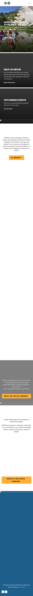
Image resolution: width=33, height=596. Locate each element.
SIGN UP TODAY (8, 37)
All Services (16, 158)
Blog (3, 575)
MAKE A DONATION (9, 82)
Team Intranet (7, 578)
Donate (11, 463)
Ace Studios (22, 587)
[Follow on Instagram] (6, 592)
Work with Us (14, 450)
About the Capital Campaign (16, 396)
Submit (4, 540)
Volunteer (12, 438)
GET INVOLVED (8, 109)
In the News (6, 572)
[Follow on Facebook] (3, 592)
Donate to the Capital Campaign (16, 480)
